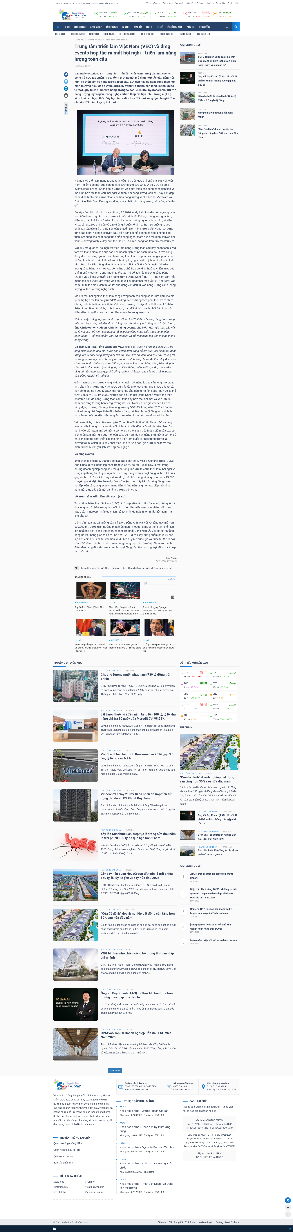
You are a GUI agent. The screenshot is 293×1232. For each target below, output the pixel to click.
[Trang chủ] (67, 1084)
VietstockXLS (60, 1187)
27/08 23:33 (194, 916)
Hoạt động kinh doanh (190, 773)
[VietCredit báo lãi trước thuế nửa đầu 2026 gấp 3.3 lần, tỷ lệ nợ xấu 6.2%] (75, 765)
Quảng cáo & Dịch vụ (227, 1222)
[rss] (237, 3)
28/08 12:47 (130, 949)
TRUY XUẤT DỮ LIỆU (203, 34)
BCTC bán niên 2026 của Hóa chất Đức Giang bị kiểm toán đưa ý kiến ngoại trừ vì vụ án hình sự (217, 61)
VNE (215, 694)
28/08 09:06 (194, 932)
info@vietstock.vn (181, 1089)
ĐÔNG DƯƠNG (204, 26)
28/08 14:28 (202, 93)
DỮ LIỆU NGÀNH (108, 34)
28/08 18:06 (130, 711)
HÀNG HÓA (138, 26)
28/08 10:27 (130, 1029)
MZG (215, 704)
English (231, 3)
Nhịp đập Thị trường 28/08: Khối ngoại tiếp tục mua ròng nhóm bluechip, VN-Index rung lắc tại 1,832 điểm (213, 893)
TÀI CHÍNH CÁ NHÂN (175, 26)
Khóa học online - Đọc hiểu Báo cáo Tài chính (147, 1147)
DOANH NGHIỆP (95, 26)
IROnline (90, 1181)
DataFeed (58, 1181)
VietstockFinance (153, 3)
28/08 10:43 (194, 943)
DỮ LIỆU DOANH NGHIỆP (127, 34)
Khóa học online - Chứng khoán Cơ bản (144, 1110)
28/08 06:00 (194, 881)
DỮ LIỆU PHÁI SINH (147, 34)
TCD (186, 683)
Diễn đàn (190, 3)
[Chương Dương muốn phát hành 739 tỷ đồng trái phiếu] (75, 685)
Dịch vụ (210, 3)
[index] (96, 13)
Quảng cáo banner (63, 1156)
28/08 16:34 (130, 790)
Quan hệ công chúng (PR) (67, 1143)
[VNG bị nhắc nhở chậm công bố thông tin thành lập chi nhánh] (75, 964)
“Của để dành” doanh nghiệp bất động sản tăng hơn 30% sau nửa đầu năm (218, 133)
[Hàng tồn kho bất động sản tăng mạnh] (187, 113)
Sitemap (162, 1222)
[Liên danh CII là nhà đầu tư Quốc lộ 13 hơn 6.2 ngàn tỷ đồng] (187, 97)
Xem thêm (115, 1070)
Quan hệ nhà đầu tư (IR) (66, 1150)
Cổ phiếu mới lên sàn (194, 662)
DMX (215, 672)
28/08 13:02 (202, 126)
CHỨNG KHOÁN (80, 26)
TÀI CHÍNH (126, 26)
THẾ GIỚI (160, 26)
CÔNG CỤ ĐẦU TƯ (185, 34)
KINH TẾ (149, 26)
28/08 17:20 (130, 750)
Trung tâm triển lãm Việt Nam (95, 568)
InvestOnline (60, 1192)
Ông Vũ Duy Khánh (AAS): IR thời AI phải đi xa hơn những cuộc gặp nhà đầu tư (217, 80)
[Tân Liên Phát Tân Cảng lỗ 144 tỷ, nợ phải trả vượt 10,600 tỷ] (187, 850)
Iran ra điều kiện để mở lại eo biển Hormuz (213, 940)
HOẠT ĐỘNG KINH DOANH (111, 671)
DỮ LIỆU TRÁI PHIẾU (167, 34)
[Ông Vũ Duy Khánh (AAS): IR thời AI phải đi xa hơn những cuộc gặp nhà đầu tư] (187, 77)
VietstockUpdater (94, 1187)
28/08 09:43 (202, 53)
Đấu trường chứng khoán (173, 3)
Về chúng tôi (176, 1222)
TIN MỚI (67, 26)
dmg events (119, 568)
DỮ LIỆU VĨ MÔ (94, 34)
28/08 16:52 (194, 901)
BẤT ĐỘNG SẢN (112, 26)
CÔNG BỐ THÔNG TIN (78, 34)
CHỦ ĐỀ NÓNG (60, 34)
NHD (215, 715)
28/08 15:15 (130, 830)
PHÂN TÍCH (191, 26)
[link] (227, 26)
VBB (186, 694)
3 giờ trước (130, 671)
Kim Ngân (171, 558)
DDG (186, 704)
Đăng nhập (220, 3)
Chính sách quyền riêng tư (199, 1222)
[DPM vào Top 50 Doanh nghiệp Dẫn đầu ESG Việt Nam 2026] (75, 1044)
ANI (185, 715)
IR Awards (201, 3)
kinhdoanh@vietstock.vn (136, 1089)
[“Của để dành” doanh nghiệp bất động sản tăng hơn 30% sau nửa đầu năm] (187, 130)
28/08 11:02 (202, 73)
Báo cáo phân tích (63, 1162)
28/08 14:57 (130, 870)
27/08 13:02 (202, 109)
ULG (186, 672)
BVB (215, 683)
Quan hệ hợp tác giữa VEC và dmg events (149, 568)
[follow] (54, 1229)
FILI (158, 561)
